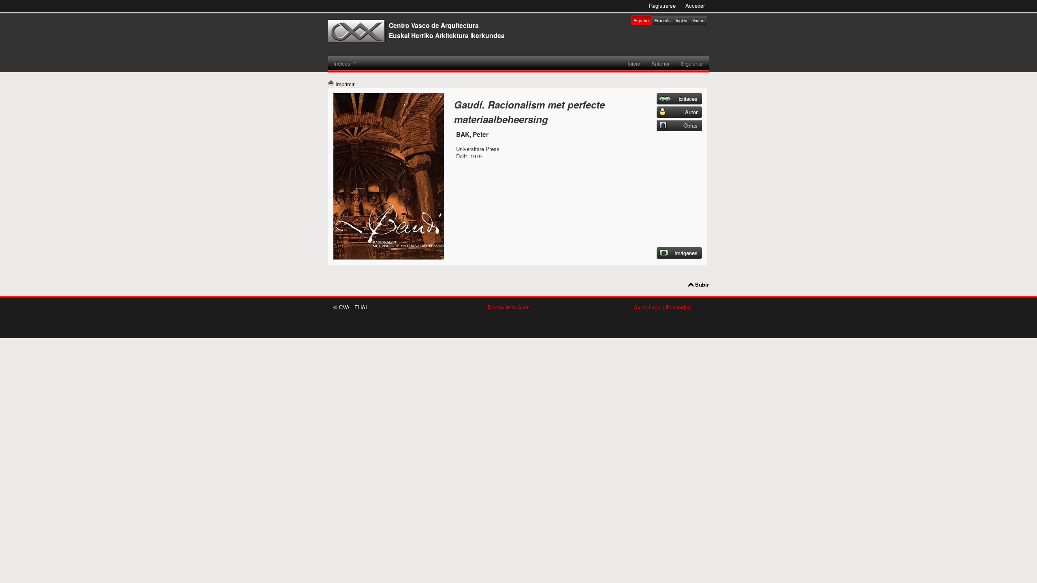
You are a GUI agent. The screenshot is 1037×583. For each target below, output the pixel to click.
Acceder (695, 5)
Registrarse (662, 5)
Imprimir (344, 84)
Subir (702, 284)
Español (641, 20)
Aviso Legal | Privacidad (662, 307)
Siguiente (692, 63)
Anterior (660, 63)
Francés (662, 20)
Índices (342, 63)
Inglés (681, 20)
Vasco (698, 20)
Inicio (633, 63)
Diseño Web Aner (508, 307)
